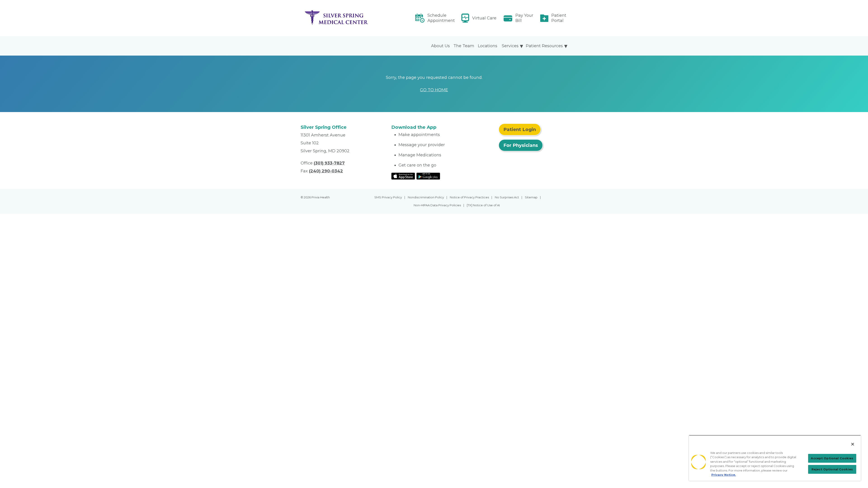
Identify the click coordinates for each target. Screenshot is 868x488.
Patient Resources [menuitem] (544, 45)
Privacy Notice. (723, 474)
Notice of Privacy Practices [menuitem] (469, 197)
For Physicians (520, 145)
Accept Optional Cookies (832, 458)
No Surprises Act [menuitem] (507, 197)
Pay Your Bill (524, 18)
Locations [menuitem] (487, 45)
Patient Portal (558, 18)
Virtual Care (484, 18)
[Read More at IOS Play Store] (403, 175)
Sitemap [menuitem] (531, 197)
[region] (775, 458)
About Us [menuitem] (440, 45)
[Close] (853, 444)
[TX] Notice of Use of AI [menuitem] (483, 205)
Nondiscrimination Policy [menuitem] (426, 197)
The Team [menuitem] (463, 45)
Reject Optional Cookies (832, 469)
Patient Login (519, 129)
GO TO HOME (434, 89)
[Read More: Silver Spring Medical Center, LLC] (343, 18)
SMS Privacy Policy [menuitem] (388, 197)
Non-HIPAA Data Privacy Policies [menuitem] (437, 205)
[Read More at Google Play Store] (428, 175)
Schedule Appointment (441, 18)
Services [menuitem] (510, 45)
